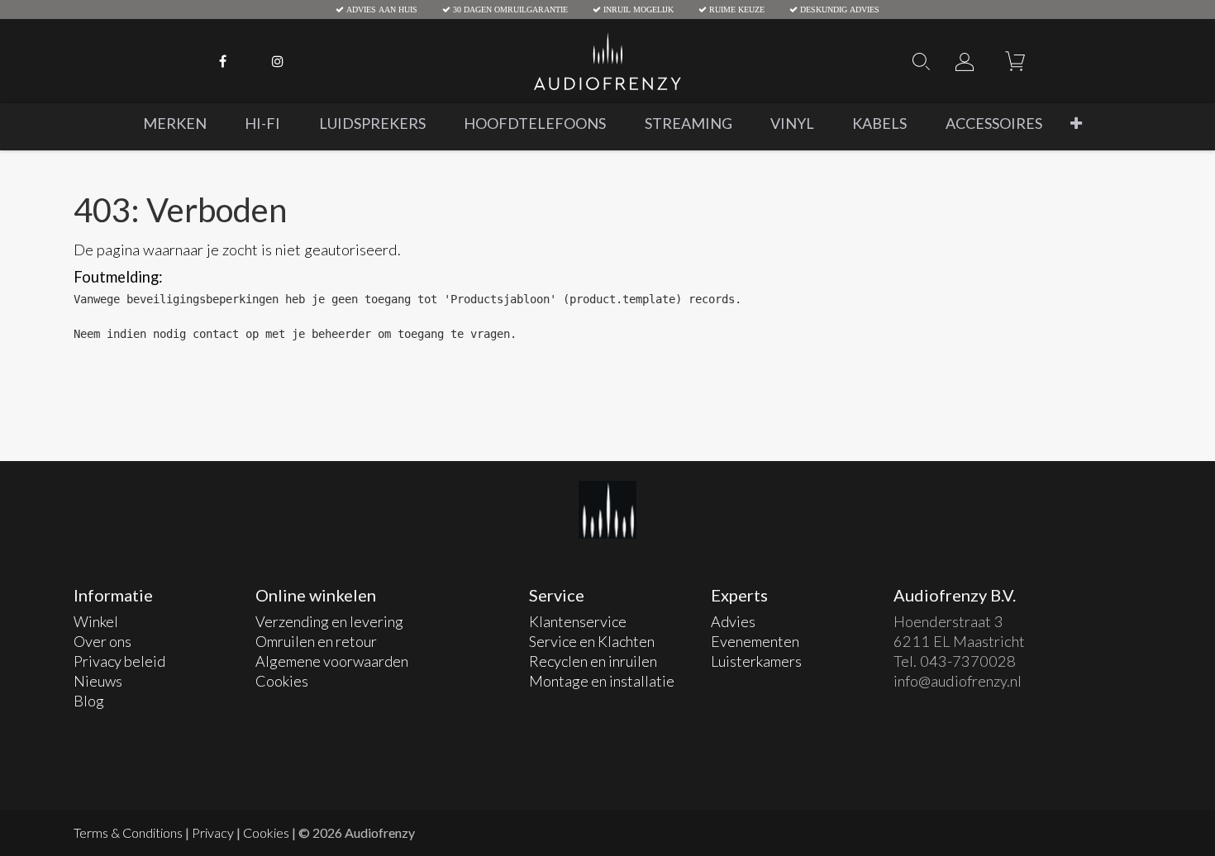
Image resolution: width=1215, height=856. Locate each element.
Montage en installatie (601, 681)
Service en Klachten (592, 641)
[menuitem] (175, 123)
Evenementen (755, 641)
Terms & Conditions (128, 832)
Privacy (213, 832)
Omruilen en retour (316, 641)
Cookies (281, 681)
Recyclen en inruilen (594, 661)
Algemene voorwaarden (331, 661)
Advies (733, 621)
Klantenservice (579, 621)
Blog (89, 701)
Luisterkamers (756, 661)
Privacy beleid (119, 661)
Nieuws (98, 681)
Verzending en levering (329, 621)
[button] (1076, 123)
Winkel (96, 621)
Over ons (102, 641)
